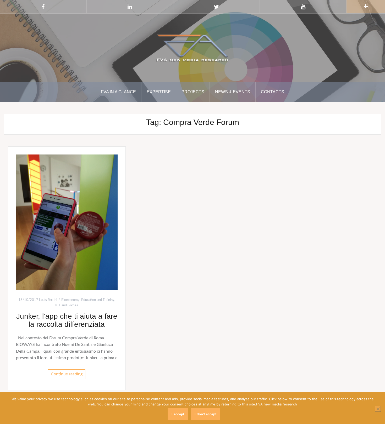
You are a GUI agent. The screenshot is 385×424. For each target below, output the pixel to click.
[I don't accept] (378, 409)
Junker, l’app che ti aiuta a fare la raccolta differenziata (66, 320)
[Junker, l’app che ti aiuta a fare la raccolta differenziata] (67, 222)
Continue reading (66, 374)
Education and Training (97, 300)
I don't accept (205, 414)
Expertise (159, 92)
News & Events (232, 92)
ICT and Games (66, 305)
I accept (178, 414)
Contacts (272, 92)
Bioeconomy (70, 300)
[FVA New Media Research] (192, 47)
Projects (193, 92)
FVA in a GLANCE (118, 92)
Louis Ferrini (48, 300)
